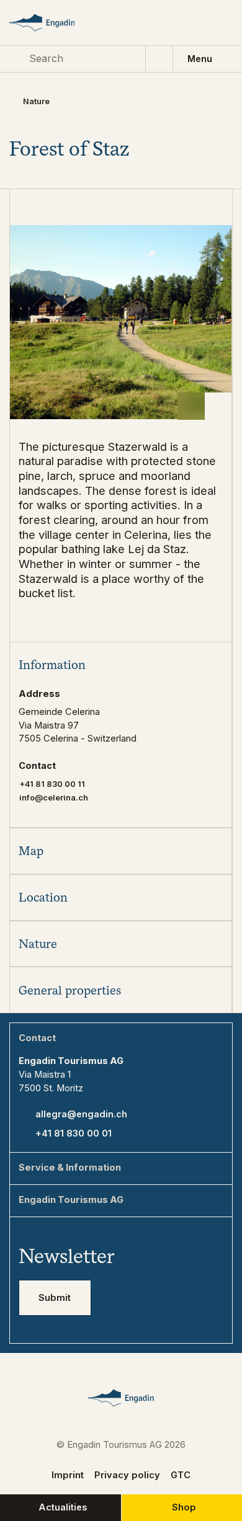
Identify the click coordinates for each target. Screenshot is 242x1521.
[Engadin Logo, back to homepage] (53, 23)
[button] (121, 665)
